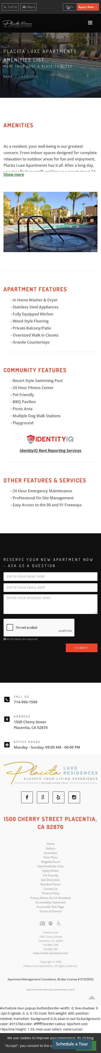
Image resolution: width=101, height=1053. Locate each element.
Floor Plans (50, 857)
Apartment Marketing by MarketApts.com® (51, 989)
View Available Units (50, 866)
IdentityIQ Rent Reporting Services (50, 450)
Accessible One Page (50, 907)
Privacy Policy (50, 893)
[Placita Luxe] (50, 773)
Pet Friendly (50, 875)
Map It (31, 7)
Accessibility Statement (50, 902)
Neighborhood (50, 862)
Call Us (12, 7)
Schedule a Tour (72, 1044)
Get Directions (50, 880)
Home (9, 76)
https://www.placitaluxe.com (50, 953)
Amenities (50, 853)
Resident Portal (50, 884)
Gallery (50, 848)
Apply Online (50, 871)
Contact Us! (51, 949)
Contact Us (50, 889)
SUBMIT (81, 648)
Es (72, 7)
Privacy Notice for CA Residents (50, 898)
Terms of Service (50, 911)
